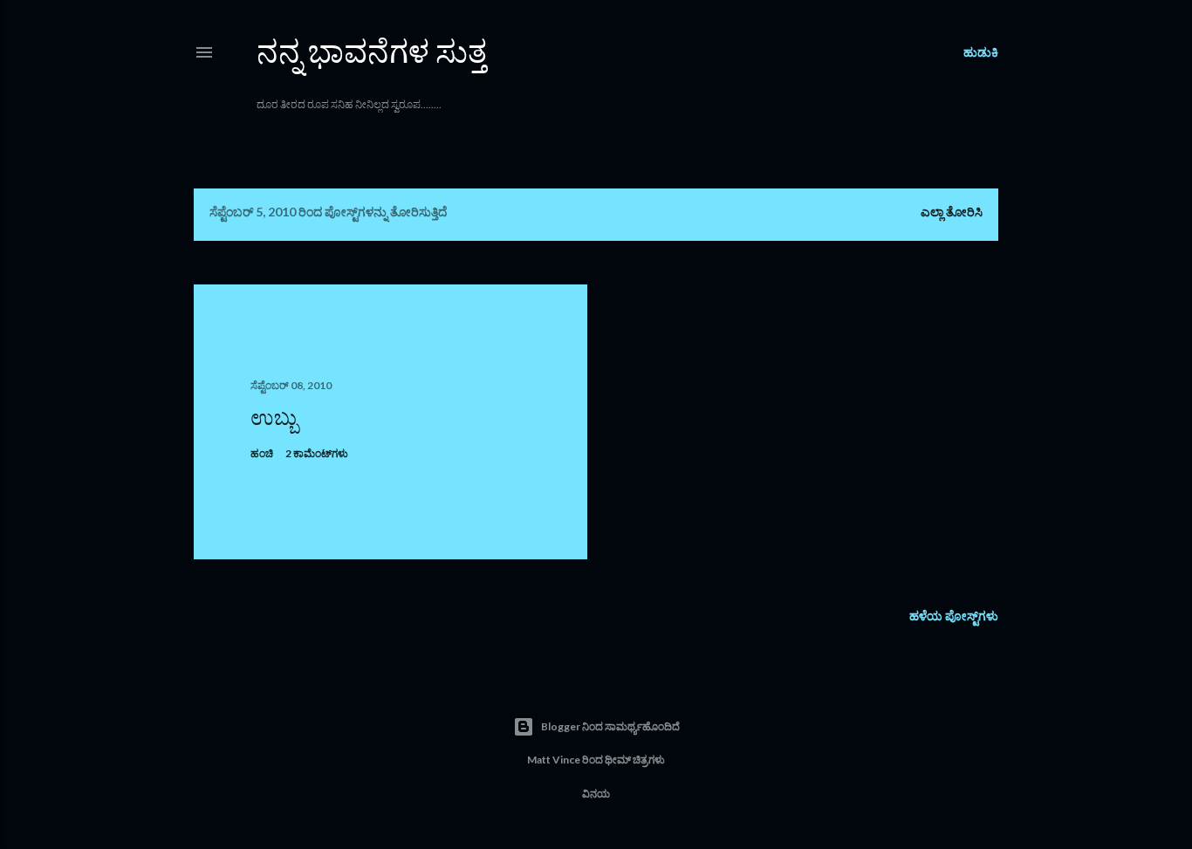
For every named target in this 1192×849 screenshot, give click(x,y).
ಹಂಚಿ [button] (261, 453)
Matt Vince (553, 759)
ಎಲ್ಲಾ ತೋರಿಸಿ (952, 211)
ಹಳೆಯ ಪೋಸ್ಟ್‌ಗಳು (953, 615)
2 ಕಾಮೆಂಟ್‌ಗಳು (316, 453)
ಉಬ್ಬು (274, 416)
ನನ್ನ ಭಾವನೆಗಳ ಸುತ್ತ (372, 50)
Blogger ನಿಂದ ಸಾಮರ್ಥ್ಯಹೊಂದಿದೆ (610, 726)
